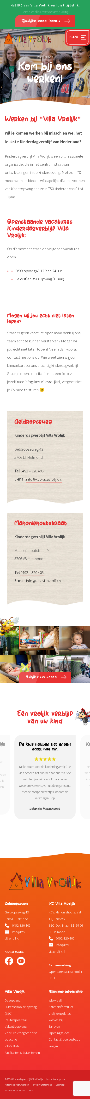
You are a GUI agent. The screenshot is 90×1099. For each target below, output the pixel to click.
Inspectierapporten (56, 1079)
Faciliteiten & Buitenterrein (22, 1053)
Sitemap (60, 1084)
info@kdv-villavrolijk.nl (42, 381)
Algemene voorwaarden (17, 1084)
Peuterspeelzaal (16, 1020)
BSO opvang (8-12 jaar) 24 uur (38, 270)
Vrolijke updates (60, 1014)
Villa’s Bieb (12, 1046)
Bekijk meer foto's (41, 677)
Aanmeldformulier (61, 1007)
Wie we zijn (56, 1000)
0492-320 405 (21, 925)
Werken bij (56, 1020)
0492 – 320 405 (32, 471)
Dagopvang (12, 1000)
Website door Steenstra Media (20, 1090)
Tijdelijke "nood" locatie (41, 21)
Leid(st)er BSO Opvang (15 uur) (39, 279)
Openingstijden (59, 1033)
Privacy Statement (42, 1084)
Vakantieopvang (16, 1027)
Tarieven (54, 1027)
